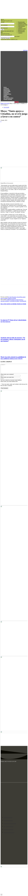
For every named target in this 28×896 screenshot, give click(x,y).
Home (2, 103)
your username (4, 25)
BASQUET (6, 96)
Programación (21, 22)
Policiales (6, 92)
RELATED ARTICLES (7, 304)
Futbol (5, 95)
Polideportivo (7, 94)
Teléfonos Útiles (22, 23)
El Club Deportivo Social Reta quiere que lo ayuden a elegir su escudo (13, 297)
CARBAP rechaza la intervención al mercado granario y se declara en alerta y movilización (13, 300)
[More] (24, 126)
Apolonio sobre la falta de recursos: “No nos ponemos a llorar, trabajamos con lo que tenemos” (13, 339)
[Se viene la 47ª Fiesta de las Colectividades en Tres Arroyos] (9, 317)
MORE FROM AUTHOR (19, 304)
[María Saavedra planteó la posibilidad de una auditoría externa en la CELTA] (9, 354)
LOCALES (6, 88)
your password (4, 28)
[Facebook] (3, 125)
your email (16, 36)
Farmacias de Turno (22, 24)
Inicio (5, 87)
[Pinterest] (13, 125)
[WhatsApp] (19, 125)
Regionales (7, 90)
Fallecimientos (21, 26)
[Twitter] (8, 125)
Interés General (8, 99)
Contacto (20, 27)
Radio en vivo (21, 30)
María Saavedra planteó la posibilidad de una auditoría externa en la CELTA (13, 357)
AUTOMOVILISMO (8, 98)
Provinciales (7, 91)
